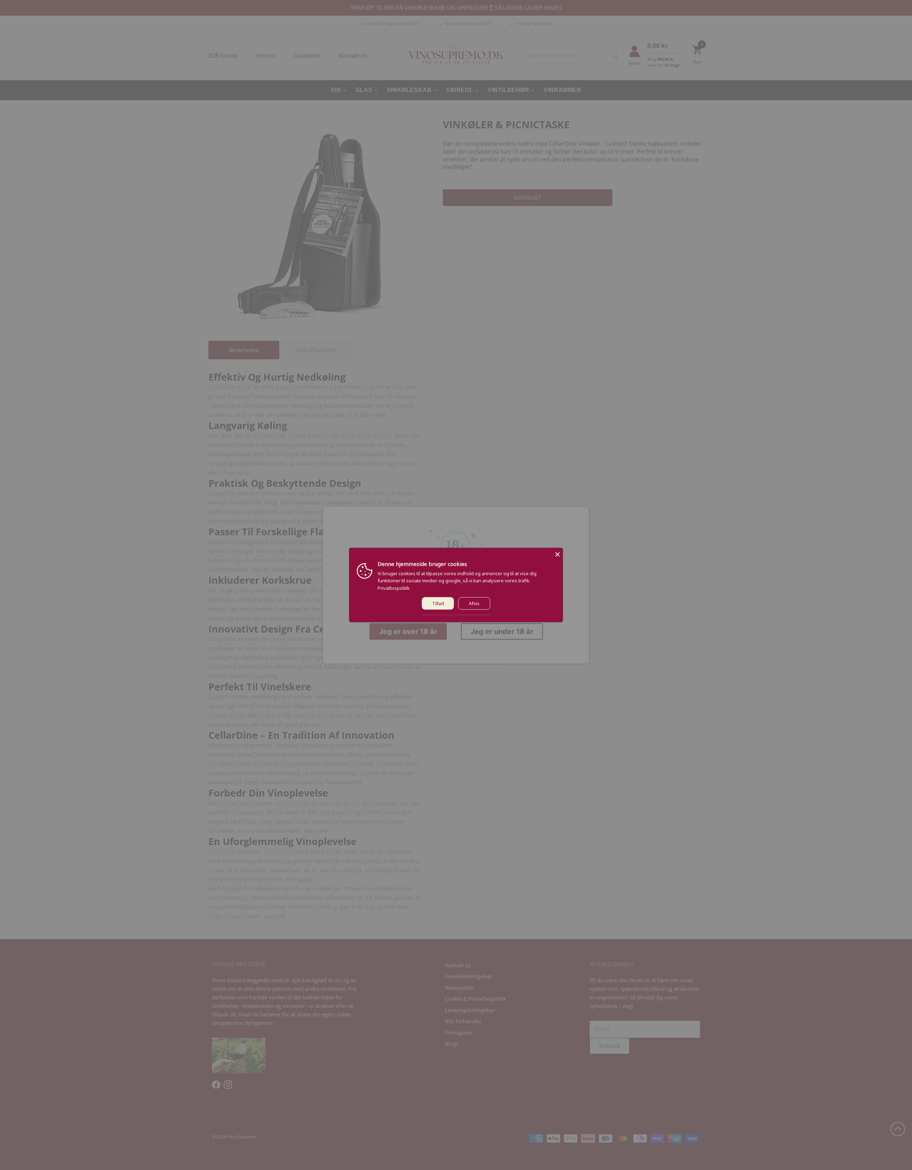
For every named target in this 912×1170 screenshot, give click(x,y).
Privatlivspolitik (394, 588)
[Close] (557, 553)
